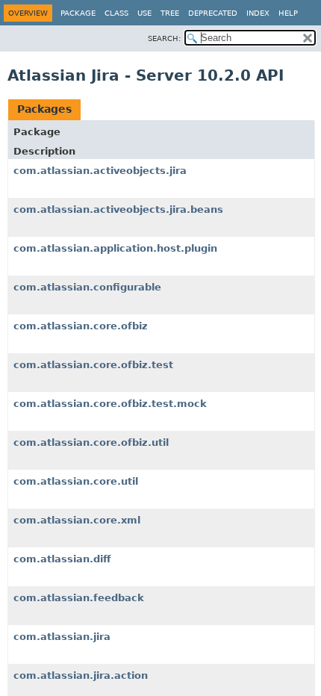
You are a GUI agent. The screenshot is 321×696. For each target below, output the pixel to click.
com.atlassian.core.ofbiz (80, 326)
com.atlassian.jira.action (80, 675)
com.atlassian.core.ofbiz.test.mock (110, 403)
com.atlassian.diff (62, 559)
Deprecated (212, 13)
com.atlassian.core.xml (76, 520)
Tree (169, 13)
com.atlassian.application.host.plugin (115, 248)
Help (288, 13)
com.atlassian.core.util (75, 481)
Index (257, 13)
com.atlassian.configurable (87, 287)
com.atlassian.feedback (78, 597)
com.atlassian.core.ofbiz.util (91, 442)
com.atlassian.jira (61, 636)
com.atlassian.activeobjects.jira (100, 170)
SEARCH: (164, 38)
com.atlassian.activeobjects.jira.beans (118, 209)
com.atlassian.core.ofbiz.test (93, 364)
